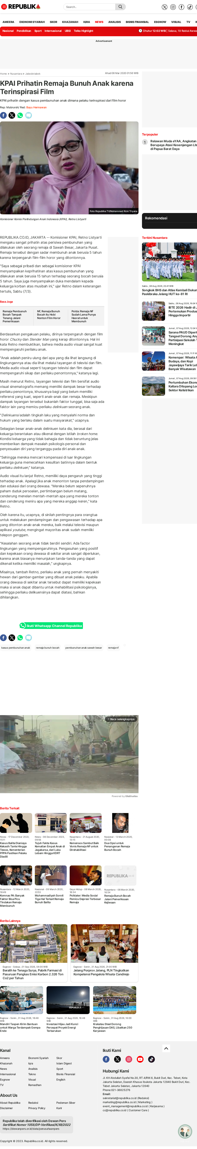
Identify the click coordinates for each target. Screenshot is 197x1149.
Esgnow (5, 1079)
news (99, 22)
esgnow (160, 22)
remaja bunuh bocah (47, 647)
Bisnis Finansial (137, 22)
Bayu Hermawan (36, 107)
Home (3, 73)
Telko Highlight (83, 30)
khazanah (70, 22)
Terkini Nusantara (154, 238)
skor (53, 22)
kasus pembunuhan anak (15, 647)
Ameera (5, 1058)
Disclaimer (6, 1108)
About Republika (10, 1102)
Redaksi (33, 1102)
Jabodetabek (32, 73)
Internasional (53, 30)
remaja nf (113, 647)
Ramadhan (34, 1085)
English (60, 1079)
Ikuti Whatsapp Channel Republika (54, 626)
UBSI (68, 30)
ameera (8, 22)
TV (188, 22)
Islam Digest (64, 1063)
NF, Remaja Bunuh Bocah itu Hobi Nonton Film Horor (49, 315)
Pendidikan (24, 30)
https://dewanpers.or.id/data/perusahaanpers (31, 1128)
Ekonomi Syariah (32, 22)
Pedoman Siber (65, 1102)
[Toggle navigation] (4, 7)
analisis (114, 22)
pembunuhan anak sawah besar (83, 647)
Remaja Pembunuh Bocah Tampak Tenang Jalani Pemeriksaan (15, 316)
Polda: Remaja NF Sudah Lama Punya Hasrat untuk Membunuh (84, 316)
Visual (32, 1079)
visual (176, 22)
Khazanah (6, 1063)
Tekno (32, 1074)
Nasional (8, 30)
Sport (38, 30)
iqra (86, 22)
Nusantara (16, 73)
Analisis (33, 1068)
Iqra (30, 1063)
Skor (59, 1058)
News (3, 1068)
